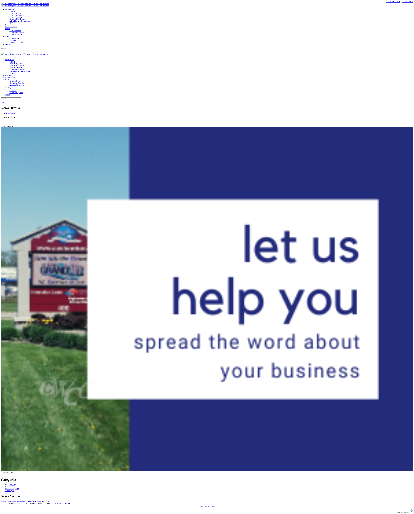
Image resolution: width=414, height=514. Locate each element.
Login (3, 52)
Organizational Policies (207, 506)
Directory (19, 501)
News (8, 487)
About (42, 501)
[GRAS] (4, 501)
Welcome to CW (407, 2)
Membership (12, 501)
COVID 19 (10, 485)
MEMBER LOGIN (393, 2)
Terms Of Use (71, 503)
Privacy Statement (59, 503)
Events (37, 501)
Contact (47, 501)
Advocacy (10, 491)
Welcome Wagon (12, 489)
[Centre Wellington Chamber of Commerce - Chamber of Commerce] (25, 4)
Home (3, 113)
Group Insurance (29, 501)
